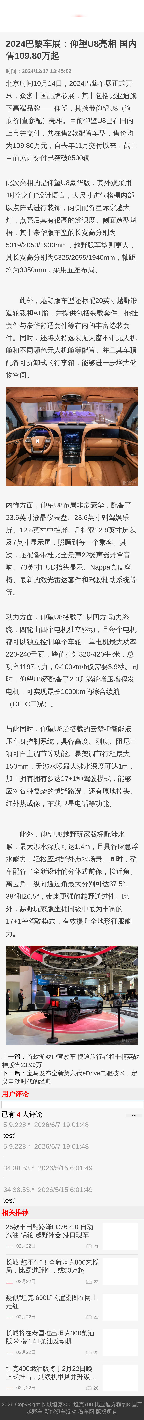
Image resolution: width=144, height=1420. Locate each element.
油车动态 (60, 24)
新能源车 (97, 24)
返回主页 (24, 24)
